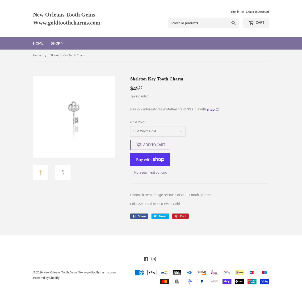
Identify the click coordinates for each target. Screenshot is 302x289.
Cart (259, 23)
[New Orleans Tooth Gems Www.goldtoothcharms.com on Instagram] (153, 260)
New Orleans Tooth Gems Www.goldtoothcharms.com (66, 18)
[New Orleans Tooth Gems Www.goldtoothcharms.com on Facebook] (145, 260)
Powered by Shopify (46, 278)
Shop (56, 43)
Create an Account (257, 11)
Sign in (235, 11)
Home (38, 43)
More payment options (150, 172)
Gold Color (138, 122)
